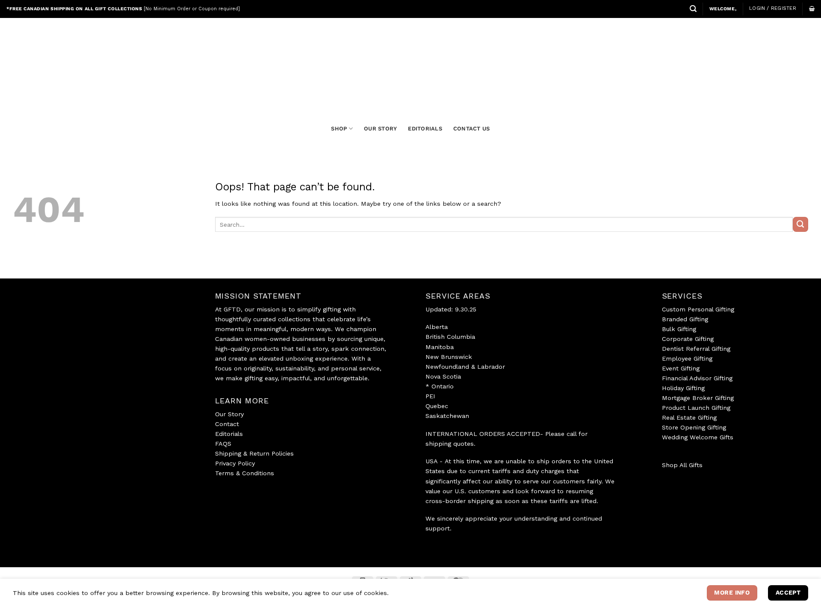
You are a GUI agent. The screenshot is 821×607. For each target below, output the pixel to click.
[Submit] (800, 224)
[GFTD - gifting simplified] (410, 60)
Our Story (229, 414)
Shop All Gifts (682, 465)
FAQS (223, 443)
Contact (227, 423)
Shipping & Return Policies (254, 453)
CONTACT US (471, 128)
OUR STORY (380, 128)
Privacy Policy (235, 463)
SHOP (339, 128)
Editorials (229, 433)
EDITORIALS (425, 128)
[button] (693, 9)
